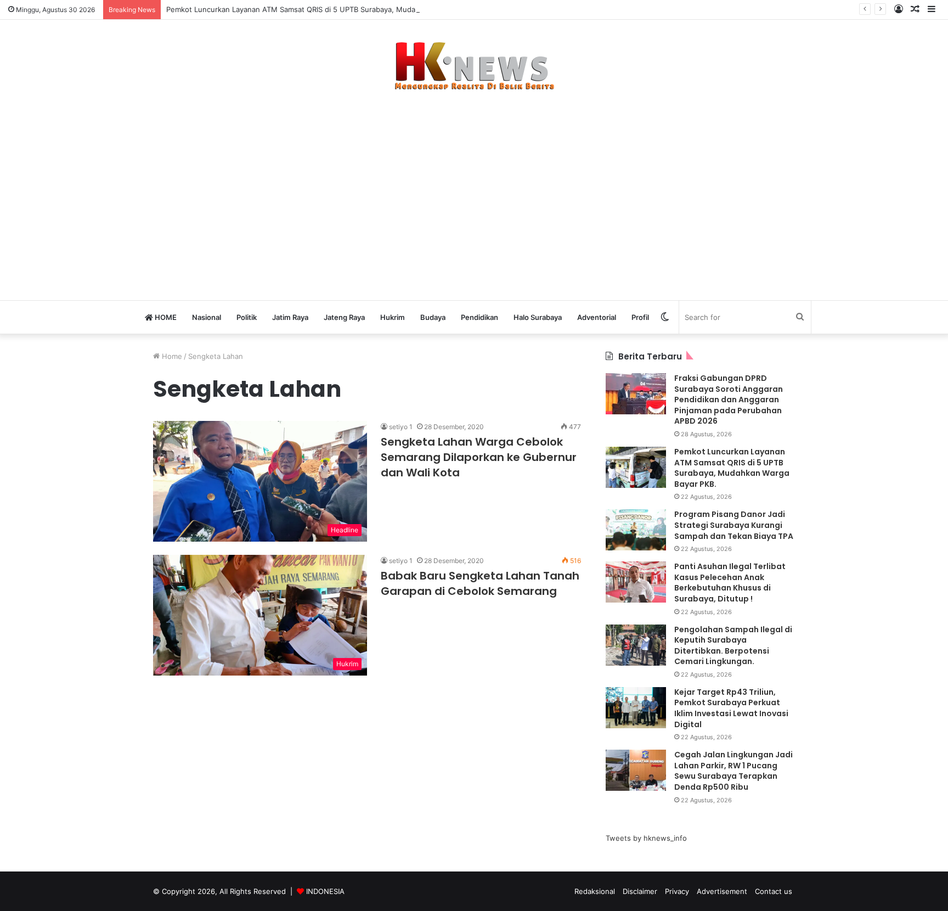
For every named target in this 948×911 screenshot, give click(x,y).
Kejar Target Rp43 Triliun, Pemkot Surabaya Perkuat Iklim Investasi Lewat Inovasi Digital (731, 708)
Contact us (773, 891)
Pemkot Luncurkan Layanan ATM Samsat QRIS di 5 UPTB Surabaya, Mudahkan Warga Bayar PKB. (330, 9)
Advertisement (722, 891)
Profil (640, 317)
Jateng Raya (344, 317)
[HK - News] (474, 66)
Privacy (677, 891)
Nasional (206, 317)
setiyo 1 (401, 427)
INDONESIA (325, 891)
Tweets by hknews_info (646, 838)
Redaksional (594, 891)
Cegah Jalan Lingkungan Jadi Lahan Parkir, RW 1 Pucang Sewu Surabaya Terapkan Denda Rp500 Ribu (733, 770)
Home (171, 356)
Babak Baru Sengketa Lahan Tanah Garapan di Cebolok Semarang (480, 583)
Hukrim (392, 317)
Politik (246, 317)
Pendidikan (479, 317)
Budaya (432, 317)
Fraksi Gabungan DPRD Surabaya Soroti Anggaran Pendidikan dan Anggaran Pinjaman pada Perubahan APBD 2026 (728, 399)
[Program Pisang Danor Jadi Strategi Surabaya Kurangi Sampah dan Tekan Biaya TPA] (636, 529)
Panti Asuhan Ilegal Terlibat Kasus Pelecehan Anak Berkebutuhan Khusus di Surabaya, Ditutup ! (730, 582)
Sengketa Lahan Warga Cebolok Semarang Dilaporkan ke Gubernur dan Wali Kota (479, 457)
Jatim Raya (290, 317)
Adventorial (596, 317)
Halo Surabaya (538, 317)
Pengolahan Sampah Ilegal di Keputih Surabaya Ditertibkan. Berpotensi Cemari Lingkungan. (733, 645)
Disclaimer (640, 891)
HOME (165, 317)
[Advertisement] (474, 190)
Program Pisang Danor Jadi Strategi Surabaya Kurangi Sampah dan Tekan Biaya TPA (733, 525)
